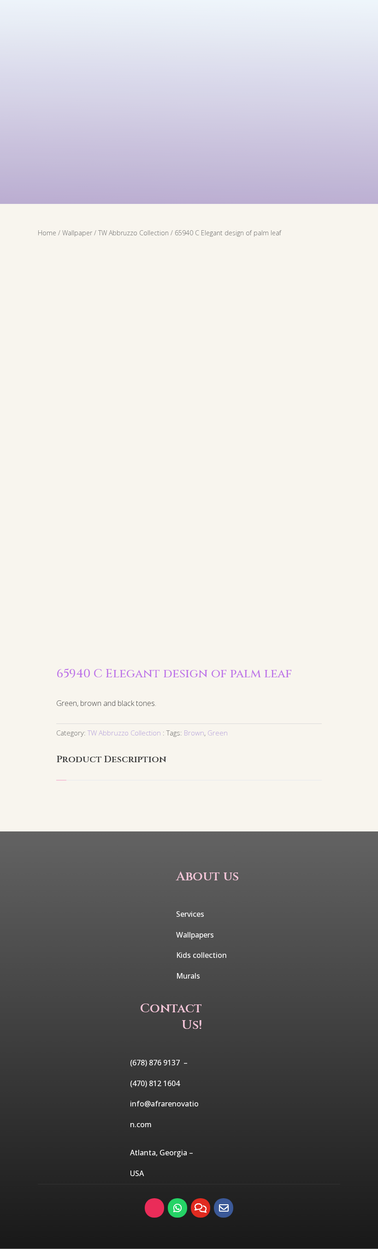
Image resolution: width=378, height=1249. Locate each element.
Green (217, 732)
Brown (194, 732)
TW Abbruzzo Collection (133, 232)
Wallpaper (77, 232)
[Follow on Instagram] (154, 1208)
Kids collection (201, 955)
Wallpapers (195, 935)
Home (47, 232)
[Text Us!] (200, 1208)
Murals (188, 976)
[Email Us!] (223, 1208)
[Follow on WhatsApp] (177, 1208)
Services (190, 914)
